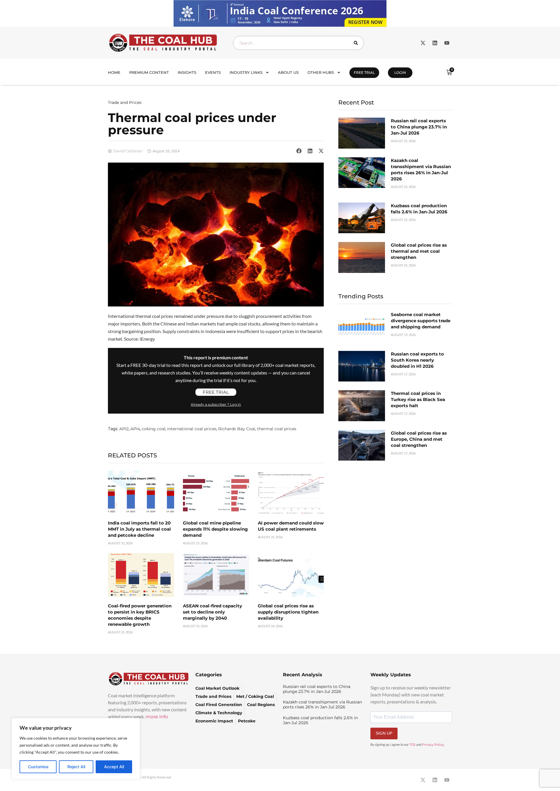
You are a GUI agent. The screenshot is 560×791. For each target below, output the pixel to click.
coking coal (153, 428)
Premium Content (149, 72)
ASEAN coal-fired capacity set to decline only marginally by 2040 (212, 612)
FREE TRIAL (364, 72)
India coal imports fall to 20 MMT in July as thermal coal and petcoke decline (139, 529)
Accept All (114, 766)
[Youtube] (447, 43)
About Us (288, 72)
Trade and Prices (124, 102)
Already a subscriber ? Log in (216, 404)
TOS (412, 745)
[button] (298, 150)
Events (213, 72)
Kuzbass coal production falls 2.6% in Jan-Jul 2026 (320, 720)
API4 (135, 428)
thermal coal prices (276, 428)
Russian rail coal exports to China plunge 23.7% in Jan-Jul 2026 (419, 127)
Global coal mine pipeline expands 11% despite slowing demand (215, 529)
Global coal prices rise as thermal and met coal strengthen (419, 251)
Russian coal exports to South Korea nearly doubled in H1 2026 (417, 360)
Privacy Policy (433, 745)
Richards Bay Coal (236, 428)
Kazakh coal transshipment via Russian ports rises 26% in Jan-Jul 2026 (322, 704)
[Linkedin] (435, 43)
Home (114, 72)
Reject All (76, 766)
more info (157, 716)
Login (400, 72)
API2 (124, 428)
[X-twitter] (423, 43)
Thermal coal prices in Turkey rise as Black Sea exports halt (418, 399)
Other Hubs (320, 72)
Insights (187, 72)
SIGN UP (384, 733)
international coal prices (191, 428)
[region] (76, 748)
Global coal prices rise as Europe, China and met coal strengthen (419, 439)
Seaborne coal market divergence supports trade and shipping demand (420, 321)
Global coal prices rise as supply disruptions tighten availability (288, 612)
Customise (38, 766)
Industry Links (246, 72)
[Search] (357, 43)
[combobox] (298, 43)
